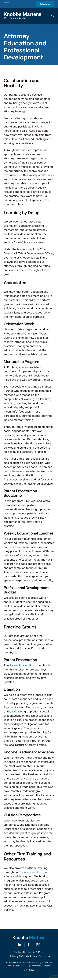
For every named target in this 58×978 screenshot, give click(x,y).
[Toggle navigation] (6, 4)
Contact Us (20, 952)
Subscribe (45, 4)
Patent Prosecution (22, 665)
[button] (52, 16)
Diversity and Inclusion (34, 872)
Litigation (17, 711)
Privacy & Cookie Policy (23, 956)
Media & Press (36, 952)
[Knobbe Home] (29, 937)
